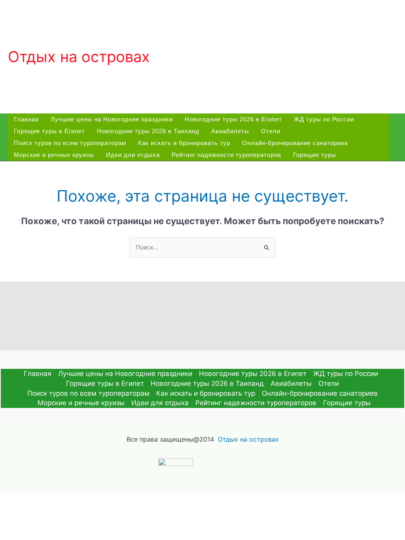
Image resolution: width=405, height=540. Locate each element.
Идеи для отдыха (133, 154)
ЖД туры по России (324, 119)
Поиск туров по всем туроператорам (70, 143)
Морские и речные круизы (54, 154)
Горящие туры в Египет (49, 131)
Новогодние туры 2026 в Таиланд (148, 131)
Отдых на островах (79, 56)
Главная (26, 119)
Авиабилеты (230, 131)
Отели (270, 131)
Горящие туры (314, 154)
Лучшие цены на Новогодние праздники (112, 119)
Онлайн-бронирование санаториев (295, 143)
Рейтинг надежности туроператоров (226, 154)
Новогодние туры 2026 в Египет (233, 119)
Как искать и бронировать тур (184, 143)
